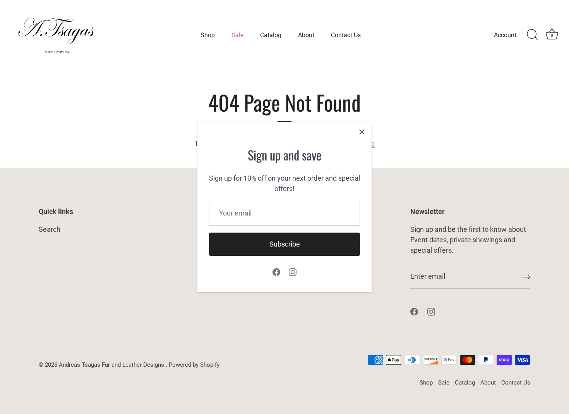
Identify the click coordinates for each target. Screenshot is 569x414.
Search (49, 229)
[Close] (361, 131)
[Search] (532, 34)
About (306, 35)
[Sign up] (526, 276)
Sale (237, 35)
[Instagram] (292, 271)
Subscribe (284, 244)
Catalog (270, 35)
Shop (208, 35)
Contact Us (346, 35)
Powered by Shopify (194, 364)
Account (505, 35)
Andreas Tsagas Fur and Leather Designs (112, 364)
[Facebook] (276, 271)
